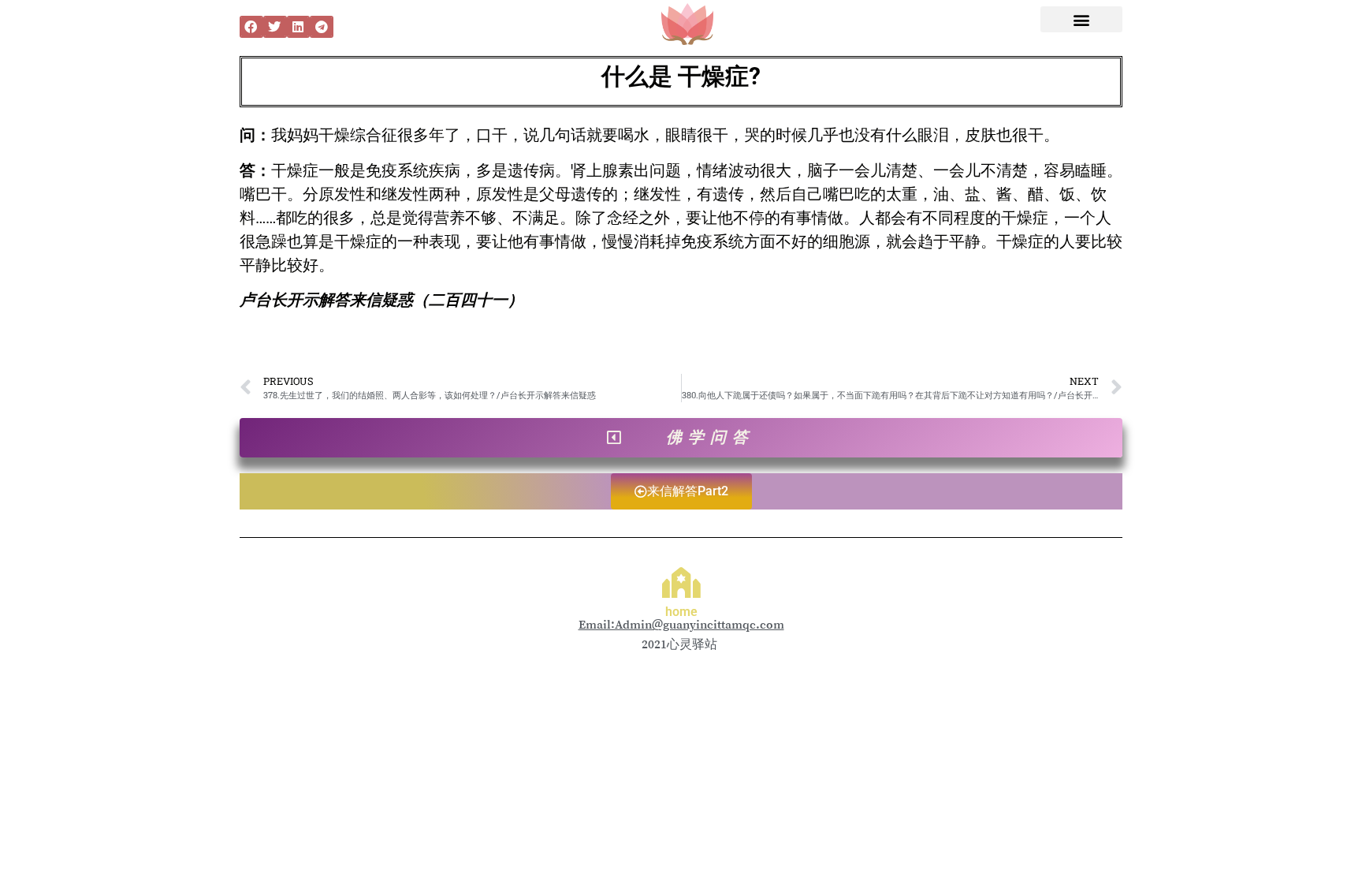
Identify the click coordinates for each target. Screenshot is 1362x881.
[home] (681, 582)
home (681, 611)
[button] (251, 27)
